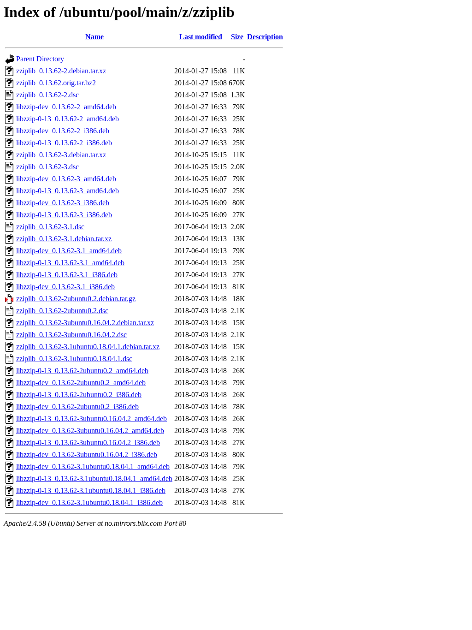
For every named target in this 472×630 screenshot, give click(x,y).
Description (265, 37)
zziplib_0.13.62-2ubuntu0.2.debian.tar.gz (76, 299)
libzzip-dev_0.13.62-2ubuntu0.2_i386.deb (77, 406)
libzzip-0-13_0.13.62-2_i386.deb (64, 143)
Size (237, 37)
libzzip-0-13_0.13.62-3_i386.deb (64, 215)
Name (94, 37)
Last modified (200, 37)
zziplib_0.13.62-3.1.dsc (50, 227)
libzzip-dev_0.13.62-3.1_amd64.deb (69, 251)
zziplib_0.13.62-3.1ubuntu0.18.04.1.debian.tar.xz (87, 347)
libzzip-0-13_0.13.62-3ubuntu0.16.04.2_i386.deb (88, 442)
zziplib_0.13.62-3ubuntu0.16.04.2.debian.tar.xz (85, 323)
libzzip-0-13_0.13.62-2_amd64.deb (67, 119)
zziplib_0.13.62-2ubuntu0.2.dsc (62, 311)
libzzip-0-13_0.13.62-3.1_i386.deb (67, 275)
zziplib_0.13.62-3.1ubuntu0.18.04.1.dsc (74, 359)
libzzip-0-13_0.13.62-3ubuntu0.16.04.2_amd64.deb (91, 418)
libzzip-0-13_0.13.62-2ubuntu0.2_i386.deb (79, 394)
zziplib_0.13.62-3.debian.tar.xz (61, 155)
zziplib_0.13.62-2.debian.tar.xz (61, 71)
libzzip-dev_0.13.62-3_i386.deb (62, 203)
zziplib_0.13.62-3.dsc (47, 167)
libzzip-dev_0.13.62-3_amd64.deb (66, 179)
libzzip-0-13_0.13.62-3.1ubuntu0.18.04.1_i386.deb (90, 490)
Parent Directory (40, 59)
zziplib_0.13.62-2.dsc (47, 95)
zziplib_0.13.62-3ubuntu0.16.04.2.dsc (71, 335)
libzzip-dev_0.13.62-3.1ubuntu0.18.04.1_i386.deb (89, 502)
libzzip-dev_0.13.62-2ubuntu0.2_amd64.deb (81, 382)
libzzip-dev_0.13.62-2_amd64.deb (66, 107)
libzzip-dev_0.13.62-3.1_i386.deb (65, 287)
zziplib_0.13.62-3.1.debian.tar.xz (64, 239)
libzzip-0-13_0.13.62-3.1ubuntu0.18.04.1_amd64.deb (94, 478)
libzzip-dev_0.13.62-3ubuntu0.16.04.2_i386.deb (86, 454)
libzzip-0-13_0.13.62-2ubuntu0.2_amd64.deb (82, 370)
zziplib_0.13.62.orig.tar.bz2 (56, 83)
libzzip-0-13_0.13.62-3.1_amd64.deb (70, 263)
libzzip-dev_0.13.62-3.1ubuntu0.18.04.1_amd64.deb (93, 466)
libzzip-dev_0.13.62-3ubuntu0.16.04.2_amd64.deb (90, 430)
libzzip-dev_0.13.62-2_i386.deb (62, 131)
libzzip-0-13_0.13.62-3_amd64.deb (67, 191)
